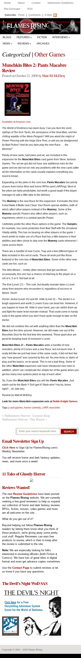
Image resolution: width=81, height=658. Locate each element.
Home (7, 2)
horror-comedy (32, 407)
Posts (21, 15)
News (6, 43)
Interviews (60, 37)
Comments (34, 15)
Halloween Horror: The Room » (24, 419)
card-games (16, 407)
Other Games (49, 54)
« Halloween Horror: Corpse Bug (26, 415)
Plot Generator (12, 9)
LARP (45, 407)
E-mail (48, 15)
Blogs (7, 37)
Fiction (42, 37)
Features (23, 37)
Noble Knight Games (65, 401)
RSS (30, 9)
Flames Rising (40, 26)
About (21, 2)
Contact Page (20, 567)
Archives (43, 43)
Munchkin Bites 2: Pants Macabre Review (34, 67)
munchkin (54, 407)
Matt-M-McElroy (53, 75)
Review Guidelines (25, 493)
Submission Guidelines (60, 2)
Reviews (23, 43)
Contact (36, 2)
